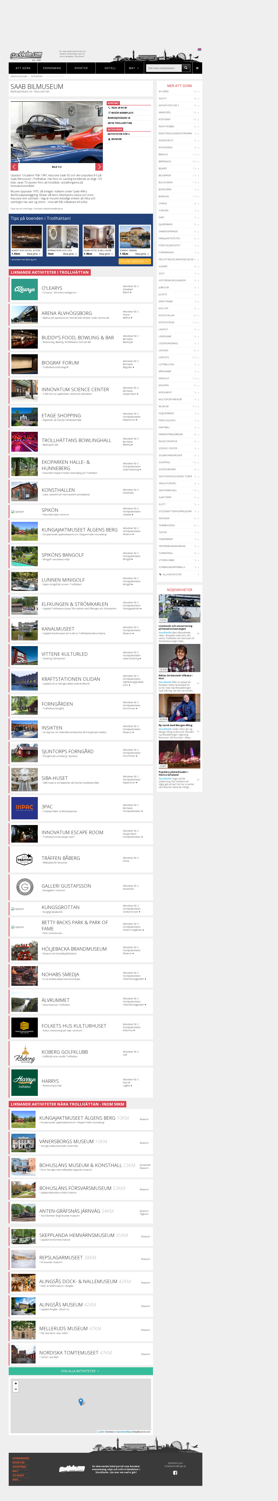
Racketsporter (168, 441)
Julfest (163, 294)
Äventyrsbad (166, 126)
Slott (162, 504)
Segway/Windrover (170, 455)
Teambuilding (167, 525)
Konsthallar (166, 315)
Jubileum (164, 287)
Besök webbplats (122, 112)
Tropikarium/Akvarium (172, 546)
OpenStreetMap (123, 1431)
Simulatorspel (167, 483)
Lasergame (165, 336)
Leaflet (101, 1431)
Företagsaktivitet (170, 245)
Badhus (163, 154)
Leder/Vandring (168, 343)
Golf (162, 273)
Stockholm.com (19, 76)
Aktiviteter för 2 (169, 105)
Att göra (23, 68)
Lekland (163, 350)
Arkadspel (165, 112)
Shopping (164, 462)
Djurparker (165, 224)
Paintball (164, 427)
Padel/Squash (167, 420)
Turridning (166, 553)
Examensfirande (168, 231)
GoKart (163, 266)
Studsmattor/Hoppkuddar (175, 511)
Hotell (110, 68)
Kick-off (163, 308)
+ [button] (16, 1383)
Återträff (165, 119)
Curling (164, 210)
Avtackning (165, 147)
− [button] (16, 1389)
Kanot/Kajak (166, 301)
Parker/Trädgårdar (171, 434)
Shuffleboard (167, 469)
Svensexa (164, 518)
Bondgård (165, 189)
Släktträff (165, 497)
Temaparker (166, 539)
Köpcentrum (166, 322)
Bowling (164, 196)
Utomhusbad (167, 560)
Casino (163, 203)
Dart (162, 217)
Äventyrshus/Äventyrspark (175, 133)
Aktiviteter (36, 76)
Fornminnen (166, 252)
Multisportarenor (170, 399)
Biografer (165, 175)
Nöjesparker (166, 413)
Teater (163, 532)
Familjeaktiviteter (169, 238)
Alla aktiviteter (172, 574)
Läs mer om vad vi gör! (123, 1472)
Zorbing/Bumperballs (172, 567)
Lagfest (163, 329)
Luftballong (166, 364)
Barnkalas (165, 161)
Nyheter (81, 68)
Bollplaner (165, 182)
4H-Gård (164, 91)
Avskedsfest (166, 140)
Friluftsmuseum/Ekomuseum (176, 259)
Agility (163, 98)
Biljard (163, 168)
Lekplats (164, 357)
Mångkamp (165, 371)
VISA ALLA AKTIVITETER (78, 1371)
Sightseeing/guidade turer (175, 476)
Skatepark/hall (168, 490)
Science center (168, 448)
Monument (165, 392)
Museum (164, 406)
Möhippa (164, 385)
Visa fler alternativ (132, 261)
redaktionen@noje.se (175, 1466)
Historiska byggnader (172, 280)
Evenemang (52, 68)
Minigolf (164, 378)
